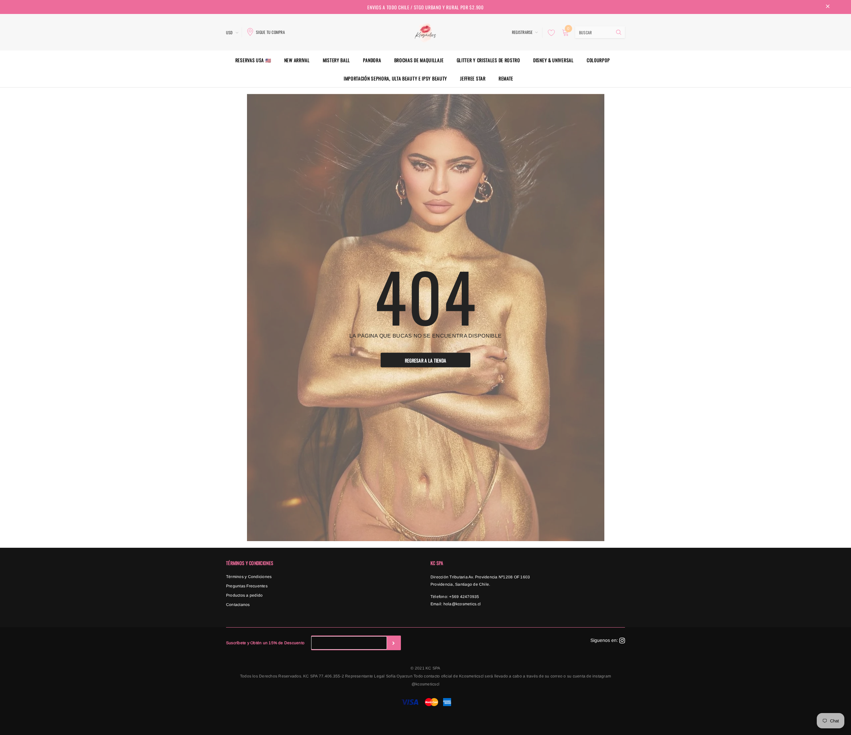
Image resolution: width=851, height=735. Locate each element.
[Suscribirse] (393, 643)
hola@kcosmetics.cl (462, 604)
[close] (827, 7)
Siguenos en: (604, 640)
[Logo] (425, 32)
